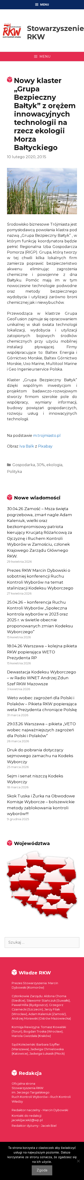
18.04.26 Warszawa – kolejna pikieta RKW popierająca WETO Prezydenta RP (42, 652)
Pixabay (45, 446)
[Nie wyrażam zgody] (78, 1161)
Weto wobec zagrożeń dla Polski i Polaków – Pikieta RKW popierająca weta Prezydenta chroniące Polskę (42, 703)
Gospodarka (23, 465)
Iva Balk (26, 446)
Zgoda (42, 1170)
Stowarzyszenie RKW (55, 32)
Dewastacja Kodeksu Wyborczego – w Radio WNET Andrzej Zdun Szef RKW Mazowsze (41, 678)
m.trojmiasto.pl (47, 435)
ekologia (54, 465)
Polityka (14, 471)
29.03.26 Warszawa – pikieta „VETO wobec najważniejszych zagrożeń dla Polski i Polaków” (41, 730)
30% (41, 465)
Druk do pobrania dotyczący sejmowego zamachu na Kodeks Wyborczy (40, 756)
